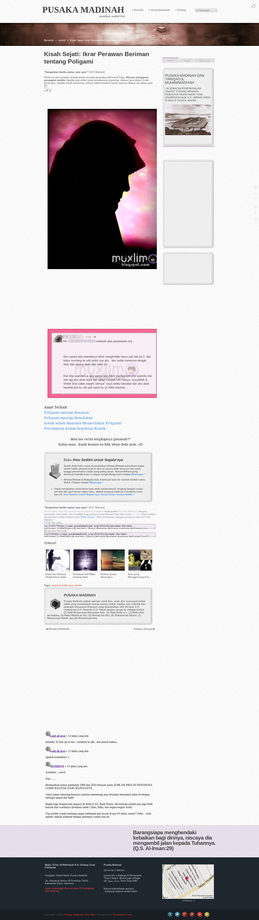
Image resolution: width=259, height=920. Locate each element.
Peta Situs (90, 914)
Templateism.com (122, 914)
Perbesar (187, 900)
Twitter (177, 914)
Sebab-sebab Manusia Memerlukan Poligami (82, 423)
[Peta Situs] (87, 517)
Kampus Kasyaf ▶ (144, 628)
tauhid (61, 40)
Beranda (49, 40)
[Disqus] (99, 683)
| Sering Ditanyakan (159, 9)
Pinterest (192, 914)
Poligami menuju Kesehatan (68, 418)
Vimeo (200, 914)
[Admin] (48, 519)
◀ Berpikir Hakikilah (58, 628)
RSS (207, 914)
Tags (186, 60)
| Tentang (180, 9)
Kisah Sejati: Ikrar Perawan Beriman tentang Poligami (74, 511)
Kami (171, 60)
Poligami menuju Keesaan (66, 413)
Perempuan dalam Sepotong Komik (75, 428)
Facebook (170, 914)
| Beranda (137, 9)
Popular (204, 60)
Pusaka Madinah (83, 10)
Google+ (185, 914)
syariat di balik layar (62, 585)
